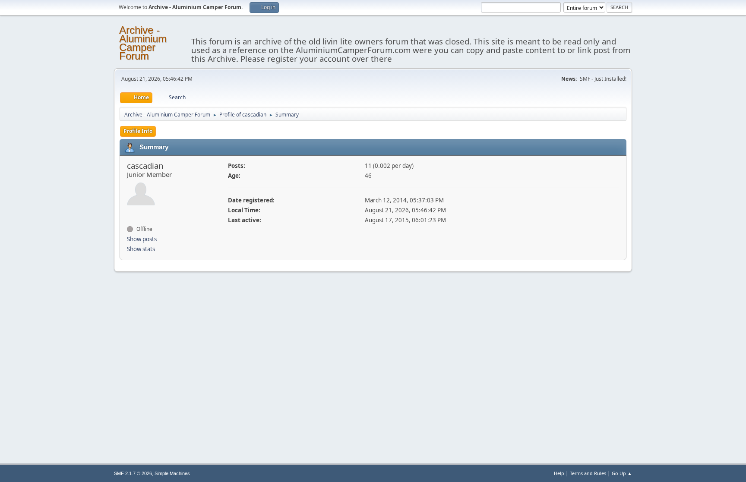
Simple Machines (172, 473)
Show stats (141, 249)
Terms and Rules (588, 473)
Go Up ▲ (622, 473)
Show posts (142, 239)
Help (559, 473)
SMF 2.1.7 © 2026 (133, 473)
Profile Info (137, 131)
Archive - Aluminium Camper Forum (143, 43)
